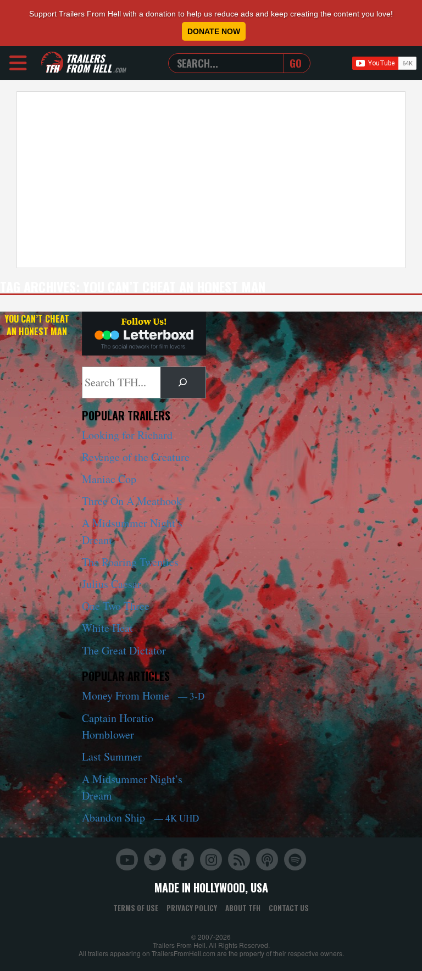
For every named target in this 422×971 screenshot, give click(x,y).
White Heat (107, 627)
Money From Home (143, 695)
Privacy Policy (191, 907)
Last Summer (112, 756)
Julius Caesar (111, 583)
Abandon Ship (140, 817)
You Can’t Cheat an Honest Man (36, 325)
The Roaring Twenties (130, 561)
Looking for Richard (127, 435)
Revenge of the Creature (136, 457)
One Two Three (115, 605)
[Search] (183, 382)
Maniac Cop (109, 478)
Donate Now (213, 31)
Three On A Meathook (132, 500)
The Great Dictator (124, 650)
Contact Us (289, 907)
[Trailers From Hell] (52, 63)
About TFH (242, 907)
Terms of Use (135, 907)
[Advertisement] (211, 180)
